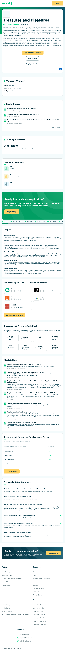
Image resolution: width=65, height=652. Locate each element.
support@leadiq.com (26, 637)
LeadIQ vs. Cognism (39, 614)
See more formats (11, 471)
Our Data (36, 591)
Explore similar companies (14, 315)
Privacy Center (37, 595)
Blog (34, 575)
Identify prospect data (8, 572)
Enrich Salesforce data (8, 582)
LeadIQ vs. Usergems (39, 621)
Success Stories (6, 585)
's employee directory (16, 509)
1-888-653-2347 (25, 634)
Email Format (32, 58)
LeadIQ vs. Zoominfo (39, 604)
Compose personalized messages (12, 578)
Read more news (56, 127)
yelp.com (30, 491)
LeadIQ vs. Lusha (38, 611)
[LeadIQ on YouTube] (62, 648)
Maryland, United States (13, 24)
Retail (27, 517)
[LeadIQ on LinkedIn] (61, 648)
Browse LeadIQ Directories (41, 578)
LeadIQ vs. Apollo (38, 608)
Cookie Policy (6, 608)
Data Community (38, 588)
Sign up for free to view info (32, 52)
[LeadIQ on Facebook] (58, 648)
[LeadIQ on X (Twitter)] (59, 648)
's (20, 498)
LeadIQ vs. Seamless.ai (40, 618)
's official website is (28, 490)
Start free (57, 3)
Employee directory (32, 64)
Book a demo (53, 553)
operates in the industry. (19, 516)
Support (35, 582)
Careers (35, 585)
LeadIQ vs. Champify (39, 624)
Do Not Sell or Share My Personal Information (15, 614)
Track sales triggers (7, 575)
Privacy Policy (6, 604)
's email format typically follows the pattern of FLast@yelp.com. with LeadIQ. (30, 534)
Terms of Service (7, 611)
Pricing (35, 572)
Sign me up (11, 212)
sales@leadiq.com (25, 641)
